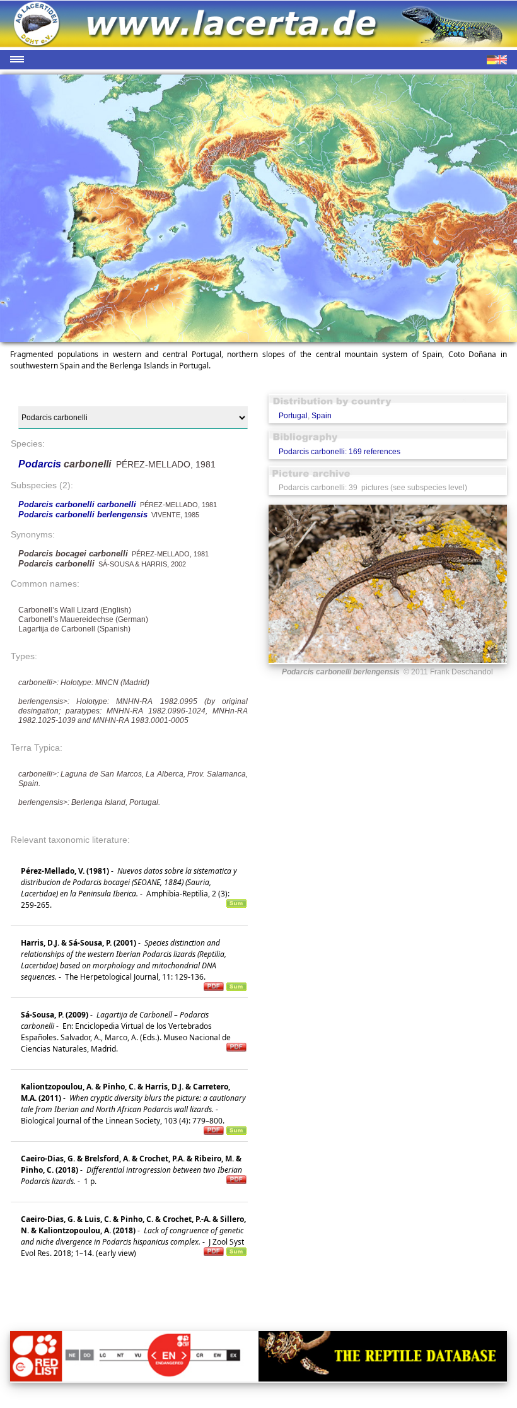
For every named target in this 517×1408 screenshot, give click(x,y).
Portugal (293, 415)
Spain (321, 415)
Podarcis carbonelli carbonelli (77, 504)
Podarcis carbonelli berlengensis (83, 514)
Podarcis (41, 464)
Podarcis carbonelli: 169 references (339, 451)
